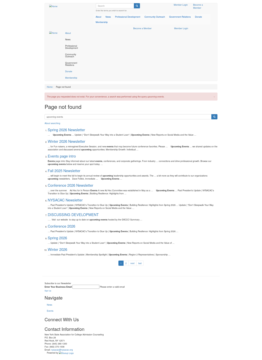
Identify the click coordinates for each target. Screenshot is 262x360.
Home (50, 86)
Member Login (181, 4)
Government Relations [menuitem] (180, 16)
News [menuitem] (108, 16)
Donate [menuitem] (198, 16)
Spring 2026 (57, 237)
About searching (52, 123)
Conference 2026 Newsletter (70, 185)
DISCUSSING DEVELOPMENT (73, 214)
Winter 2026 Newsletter (66, 141)
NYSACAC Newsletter (65, 199)
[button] (214, 96)
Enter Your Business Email (58, 286)
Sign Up (48, 290)
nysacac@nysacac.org (62, 349)
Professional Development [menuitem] (127, 16)
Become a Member (198, 6)
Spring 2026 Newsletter (66, 129)
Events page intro (62, 156)
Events (50, 310)
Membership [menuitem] (102, 22)
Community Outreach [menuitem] (154, 16)
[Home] (54, 6)
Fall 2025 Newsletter (64, 170)
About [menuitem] (98, 16)
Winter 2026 (57, 249)
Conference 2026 (61, 226)
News (49, 304)
